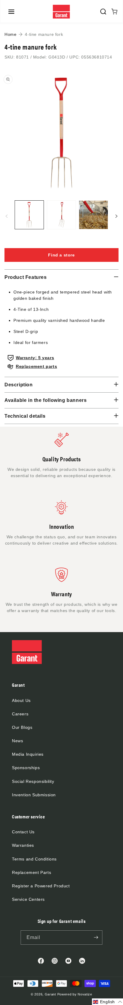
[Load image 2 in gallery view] (61, 215)
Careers (20, 714)
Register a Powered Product (41, 885)
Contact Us (23, 831)
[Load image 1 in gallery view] (29, 215)
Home (10, 34)
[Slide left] (6, 216)
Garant (50, 994)
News (17, 740)
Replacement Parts (31, 872)
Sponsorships (26, 767)
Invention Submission (34, 794)
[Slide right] (116, 216)
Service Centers (28, 899)
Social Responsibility (33, 781)
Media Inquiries (28, 754)
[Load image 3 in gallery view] (93, 215)
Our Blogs (22, 727)
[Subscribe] (95, 937)
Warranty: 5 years (35, 357)
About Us (21, 700)
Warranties (23, 845)
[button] (11, 11)
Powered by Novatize (74, 994)
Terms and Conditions (34, 859)
